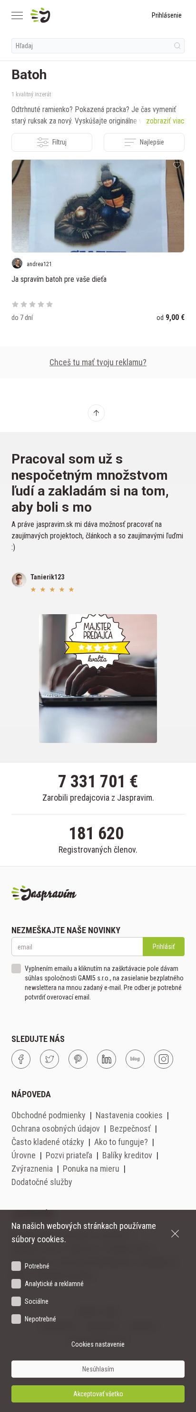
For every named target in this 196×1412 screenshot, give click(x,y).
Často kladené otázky (47, 1142)
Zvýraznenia (32, 1169)
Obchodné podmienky (48, 1115)
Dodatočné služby (41, 1182)
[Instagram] (163, 1059)
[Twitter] (49, 1059)
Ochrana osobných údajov (55, 1128)
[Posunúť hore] (96, 413)
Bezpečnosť (130, 1128)
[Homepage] (63, 15)
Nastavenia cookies (129, 1115)
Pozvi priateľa (69, 1155)
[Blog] (135, 1059)
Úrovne (23, 1155)
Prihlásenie (167, 15)
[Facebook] (20, 1059)
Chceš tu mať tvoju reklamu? (98, 362)
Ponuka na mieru (91, 1169)
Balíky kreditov (127, 1155)
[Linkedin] (106, 1059)
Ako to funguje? (121, 1142)
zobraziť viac (165, 120)
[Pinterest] (78, 1059)
